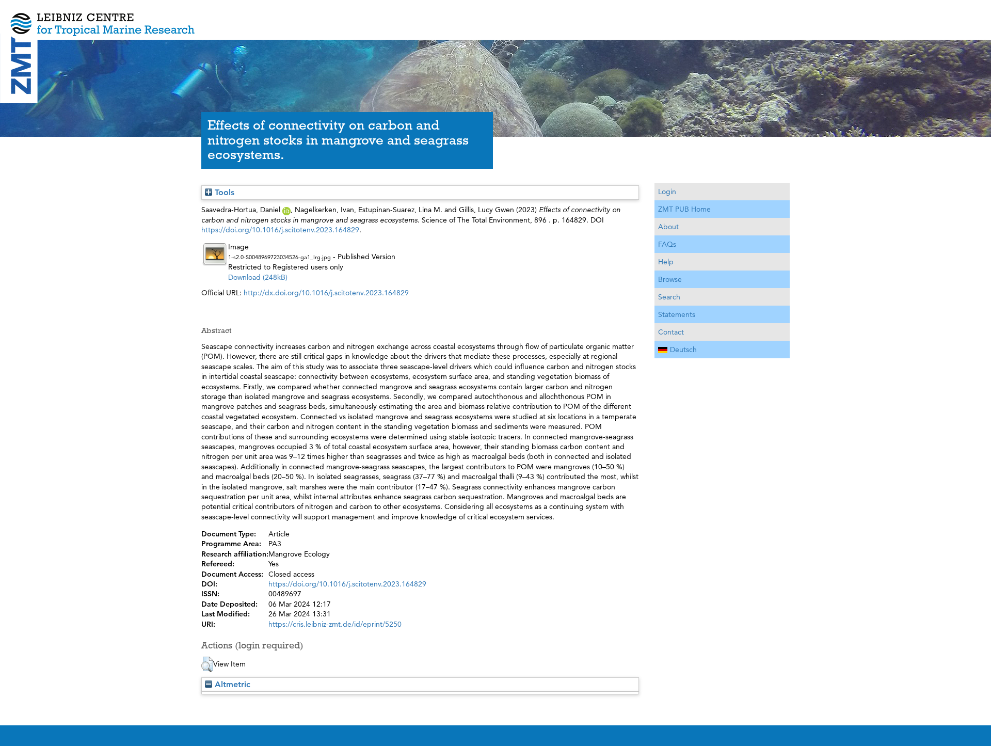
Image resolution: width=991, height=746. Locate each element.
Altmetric (231, 684)
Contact (671, 332)
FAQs (667, 244)
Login (667, 191)
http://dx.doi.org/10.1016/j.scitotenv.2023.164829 (326, 292)
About (668, 226)
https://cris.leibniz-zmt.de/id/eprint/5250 (335, 624)
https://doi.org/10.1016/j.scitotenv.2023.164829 (280, 229)
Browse (670, 279)
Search (669, 296)
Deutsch (683, 349)
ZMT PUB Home (684, 209)
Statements (676, 314)
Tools (223, 192)
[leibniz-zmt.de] (495, 17)
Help (666, 261)
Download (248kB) (257, 277)
